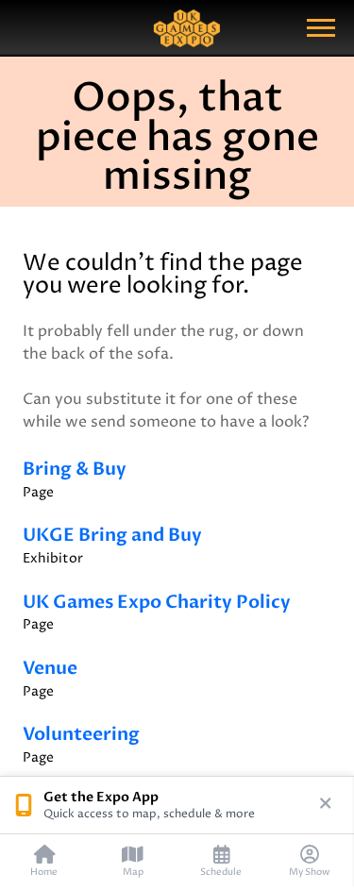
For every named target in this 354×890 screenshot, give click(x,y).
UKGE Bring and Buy (112, 545)
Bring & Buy (74, 479)
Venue (50, 678)
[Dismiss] (326, 805)
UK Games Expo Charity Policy (157, 612)
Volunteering (81, 744)
